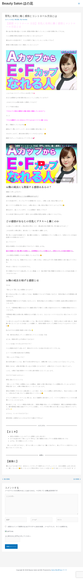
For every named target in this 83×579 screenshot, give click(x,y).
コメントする (9, 19)
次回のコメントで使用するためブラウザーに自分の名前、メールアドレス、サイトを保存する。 (38, 526)
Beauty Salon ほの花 (17, 3)
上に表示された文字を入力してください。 (18, 536)
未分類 (17, 19)
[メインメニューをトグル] (79, 3)
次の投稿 (77, 479)
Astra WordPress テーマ (59, 570)
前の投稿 (6, 479)
